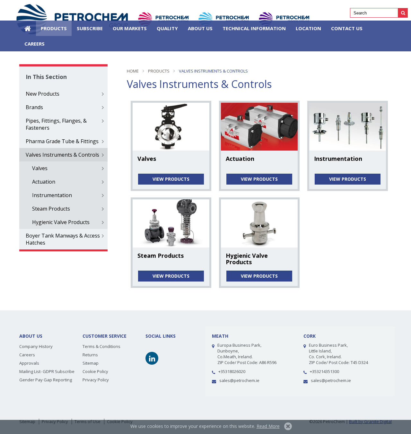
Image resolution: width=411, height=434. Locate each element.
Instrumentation (52, 195)
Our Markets (130, 28)
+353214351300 (324, 371)
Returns (90, 355)
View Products (171, 179)
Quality (167, 28)
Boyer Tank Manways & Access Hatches (63, 239)
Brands (34, 107)
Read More (268, 426)
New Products (42, 93)
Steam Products (51, 208)
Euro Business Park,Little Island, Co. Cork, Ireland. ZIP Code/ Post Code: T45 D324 (338, 353)
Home (28, 28)
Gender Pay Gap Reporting (45, 380)
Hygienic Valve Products (61, 222)
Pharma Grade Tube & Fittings (62, 141)
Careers (34, 43)
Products (54, 28)
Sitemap (91, 363)
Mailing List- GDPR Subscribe (46, 371)
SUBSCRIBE (90, 28)
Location (308, 28)
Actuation (43, 181)
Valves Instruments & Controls (62, 154)
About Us (200, 28)
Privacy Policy (96, 380)
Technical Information (254, 28)
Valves (40, 168)
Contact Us (347, 28)
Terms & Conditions (101, 346)
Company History (36, 346)
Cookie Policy (95, 371)
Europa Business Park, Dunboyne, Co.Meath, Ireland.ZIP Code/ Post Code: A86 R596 (246, 353)
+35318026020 (231, 371)
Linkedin (151, 358)
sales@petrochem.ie (239, 380)
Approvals (29, 363)
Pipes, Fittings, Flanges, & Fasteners (56, 124)
